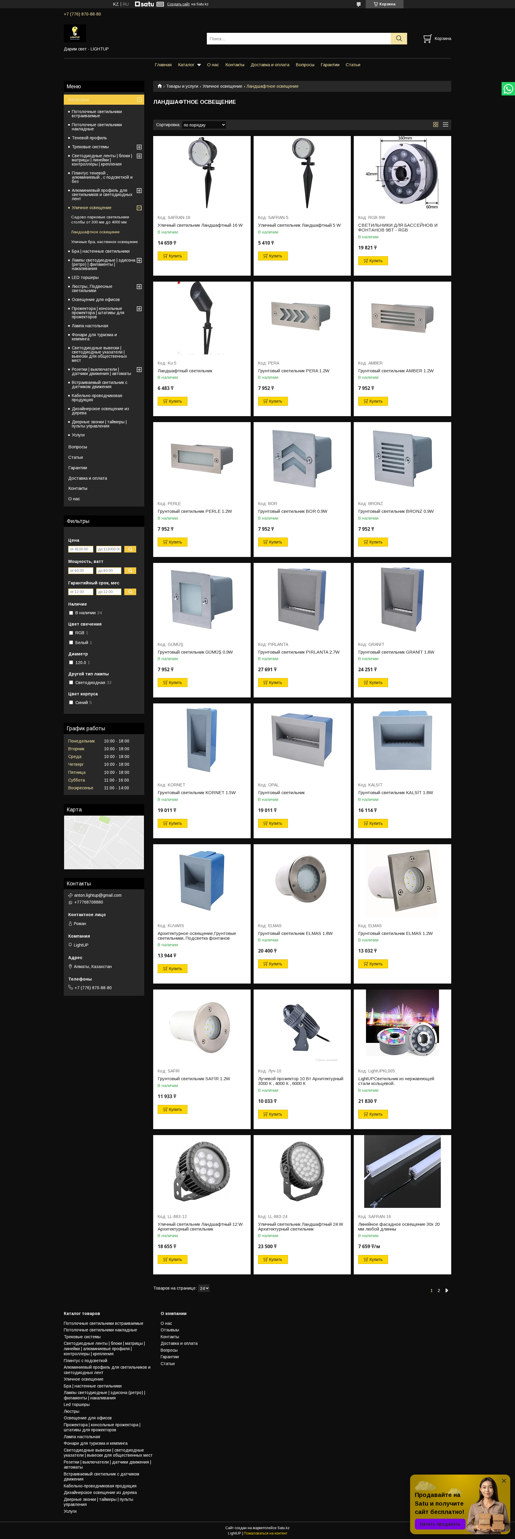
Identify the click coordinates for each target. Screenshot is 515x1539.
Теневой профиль (89, 137)
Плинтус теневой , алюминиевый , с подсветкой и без (102, 177)
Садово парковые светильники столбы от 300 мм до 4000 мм (100, 219)
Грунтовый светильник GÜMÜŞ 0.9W (195, 652)
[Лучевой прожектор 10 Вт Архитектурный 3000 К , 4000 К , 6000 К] (302, 1026)
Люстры (71, 1411)
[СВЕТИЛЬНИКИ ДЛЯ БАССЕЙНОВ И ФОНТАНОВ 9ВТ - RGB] (402, 172)
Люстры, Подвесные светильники (92, 288)
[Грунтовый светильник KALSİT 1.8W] (402, 740)
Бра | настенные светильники (101, 251)
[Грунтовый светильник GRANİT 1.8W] (402, 599)
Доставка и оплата (270, 64)
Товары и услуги (182, 86)
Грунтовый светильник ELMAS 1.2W (395, 933)
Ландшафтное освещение (95, 232)
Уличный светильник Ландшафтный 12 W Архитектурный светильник (200, 1226)
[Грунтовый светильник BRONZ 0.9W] (402, 458)
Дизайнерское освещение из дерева (100, 410)
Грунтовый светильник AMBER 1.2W (396, 370)
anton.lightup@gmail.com (98, 895)
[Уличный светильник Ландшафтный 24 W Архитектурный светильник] (302, 1171)
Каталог (186, 64)
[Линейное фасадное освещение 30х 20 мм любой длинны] (402, 1171)
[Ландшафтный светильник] (202, 318)
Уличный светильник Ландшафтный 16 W (200, 225)
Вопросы (305, 64)
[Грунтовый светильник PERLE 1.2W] (202, 458)
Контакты (234, 64)
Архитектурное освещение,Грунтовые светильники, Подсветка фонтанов (197, 936)
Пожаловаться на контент (265, 1533)
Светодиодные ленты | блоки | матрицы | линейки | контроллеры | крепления (102, 159)
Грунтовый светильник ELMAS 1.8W (295, 933)
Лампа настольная (90, 325)
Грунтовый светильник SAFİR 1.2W (194, 1078)
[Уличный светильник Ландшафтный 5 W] (302, 172)
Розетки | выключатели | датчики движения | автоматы (101, 371)
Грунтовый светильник (281, 792)
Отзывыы (170, 1329)
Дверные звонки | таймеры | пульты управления (99, 423)
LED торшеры (85, 277)
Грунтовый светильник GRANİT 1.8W (396, 652)
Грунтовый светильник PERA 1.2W (293, 370)
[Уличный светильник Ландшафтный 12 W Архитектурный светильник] (202, 1171)
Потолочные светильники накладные (97, 126)
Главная (163, 64)
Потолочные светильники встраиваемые (97, 113)
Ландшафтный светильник (185, 370)
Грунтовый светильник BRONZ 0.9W (396, 511)
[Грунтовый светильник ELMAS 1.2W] (402, 880)
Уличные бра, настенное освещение (104, 242)
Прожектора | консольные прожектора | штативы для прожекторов (98, 312)
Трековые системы (90, 146)
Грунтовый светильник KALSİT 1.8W (395, 792)
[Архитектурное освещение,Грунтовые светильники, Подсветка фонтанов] (202, 880)
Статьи (353, 64)
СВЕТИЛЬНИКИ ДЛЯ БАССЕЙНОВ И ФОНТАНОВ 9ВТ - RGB (398, 227)
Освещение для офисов (96, 299)
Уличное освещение (222, 86)
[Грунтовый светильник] (302, 740)
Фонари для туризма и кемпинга (94, 336)
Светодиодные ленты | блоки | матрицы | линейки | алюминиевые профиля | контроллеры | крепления (104, 1348)
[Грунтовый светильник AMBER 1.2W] (402, 318)
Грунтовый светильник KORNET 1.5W (197, 792)
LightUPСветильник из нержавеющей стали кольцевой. (396, 1081)
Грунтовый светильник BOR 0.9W (292, 511)
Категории (78, 99)
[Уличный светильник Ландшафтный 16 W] (202, 172)
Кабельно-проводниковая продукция (97, 397)
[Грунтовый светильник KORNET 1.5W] (202, 740)
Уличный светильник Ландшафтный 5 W (299, 225)
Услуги (78, 435)
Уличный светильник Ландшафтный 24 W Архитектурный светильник (300, 1226)
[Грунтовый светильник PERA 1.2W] (302, 318)
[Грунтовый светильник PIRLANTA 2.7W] (302, 599)
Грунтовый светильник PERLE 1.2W (195, 511)
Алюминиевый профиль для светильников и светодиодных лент (102, 194)
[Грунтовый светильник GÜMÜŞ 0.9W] (202, 599)
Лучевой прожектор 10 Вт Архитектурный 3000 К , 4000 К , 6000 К (300, 1081)
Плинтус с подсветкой (85, 1360)
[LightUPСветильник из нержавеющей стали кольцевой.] (402, 1026)
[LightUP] (131, 33)
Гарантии (330, 64)
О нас (213, 64)
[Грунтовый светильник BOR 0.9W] (302, 458)
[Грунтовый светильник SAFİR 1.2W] (202, 1026)
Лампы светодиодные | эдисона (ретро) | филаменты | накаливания (103, 264)
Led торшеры (77, 1404)
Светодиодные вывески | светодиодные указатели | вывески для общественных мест (99, 354)
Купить (175, 256)
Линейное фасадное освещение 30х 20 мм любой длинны (399, 1226)
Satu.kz (283, 1528)
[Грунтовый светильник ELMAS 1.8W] (302, 880)
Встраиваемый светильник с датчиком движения (99, 384)
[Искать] (399, 38)
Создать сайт (178, 4)
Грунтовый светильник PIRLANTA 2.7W (298, 652)
